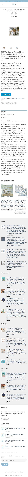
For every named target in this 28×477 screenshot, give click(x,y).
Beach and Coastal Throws (14, 11)
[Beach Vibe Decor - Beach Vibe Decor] (14, 4)
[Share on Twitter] (7, 103)
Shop (9, 471)
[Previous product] (15, 13)
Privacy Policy (8, 473)
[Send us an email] (5, 419)
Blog (12, 471)
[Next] (24, 31)
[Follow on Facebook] (2, 419)
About (16, 471)
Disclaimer (16, 473)
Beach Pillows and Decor (16, 9)
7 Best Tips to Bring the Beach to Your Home (15, 429)
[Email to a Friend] (10, 103)
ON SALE (21, 473)
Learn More (6, 94)
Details (18, 66)
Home (4, 9)
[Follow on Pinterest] (7, 419)
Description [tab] (4, 111)
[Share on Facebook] (5, 103)
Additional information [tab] (7, 114)
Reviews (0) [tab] (3, 117)
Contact (21, 471)
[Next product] (12, 13)
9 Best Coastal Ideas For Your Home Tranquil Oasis (14, 435)
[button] (2, 4)
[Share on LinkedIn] (15, 103)
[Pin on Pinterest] (13, 103)
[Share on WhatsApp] (2, 103)
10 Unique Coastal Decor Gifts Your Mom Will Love (14, 441)
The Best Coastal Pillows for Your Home (15, 446)
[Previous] (3, 31)
